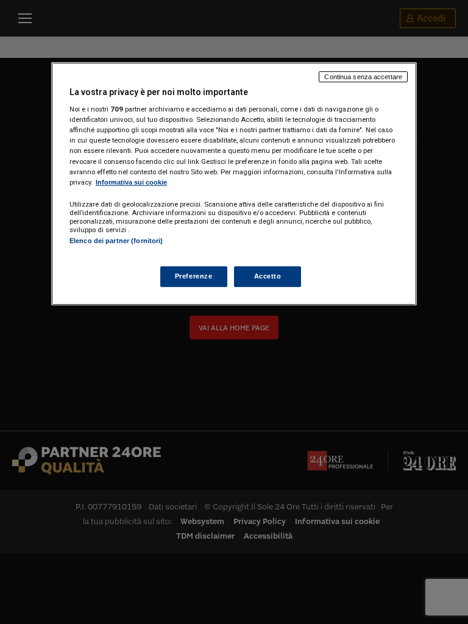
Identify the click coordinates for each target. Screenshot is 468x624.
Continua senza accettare (363, 76)
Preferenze (194, 276)
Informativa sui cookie (131, 182)
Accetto (268, 276)
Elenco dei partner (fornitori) (116, 240)
